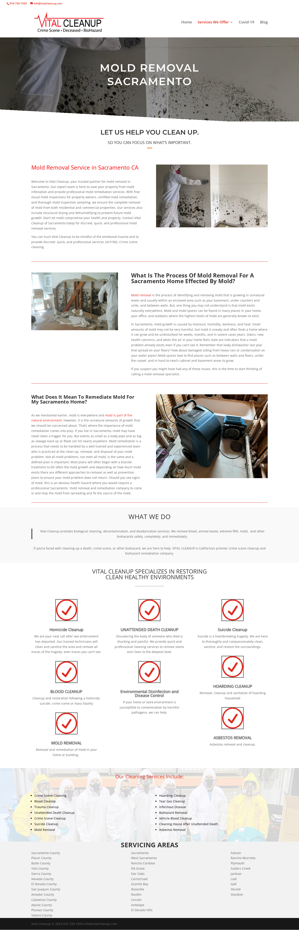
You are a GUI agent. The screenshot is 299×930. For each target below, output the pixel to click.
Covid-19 (246, 23)
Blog (264, 23)
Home (186, 23)
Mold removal (141, 295)
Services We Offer (213, 23)
